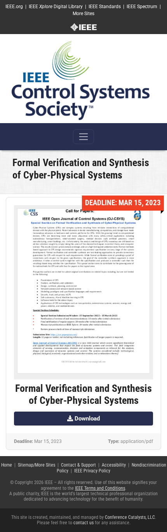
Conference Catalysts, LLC (130, 517)
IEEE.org (14, 6)
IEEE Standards (105, 6)
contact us (83, 522)
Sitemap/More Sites (36, 465)
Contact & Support (78, 465)
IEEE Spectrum (142, 6)
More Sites (83, 13)
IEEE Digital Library (56, 6)
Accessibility (114, 465)
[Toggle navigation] (83, 136)
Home (6, 465)
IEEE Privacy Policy (92, 471)
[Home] (81, 80)
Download (86, 418)
